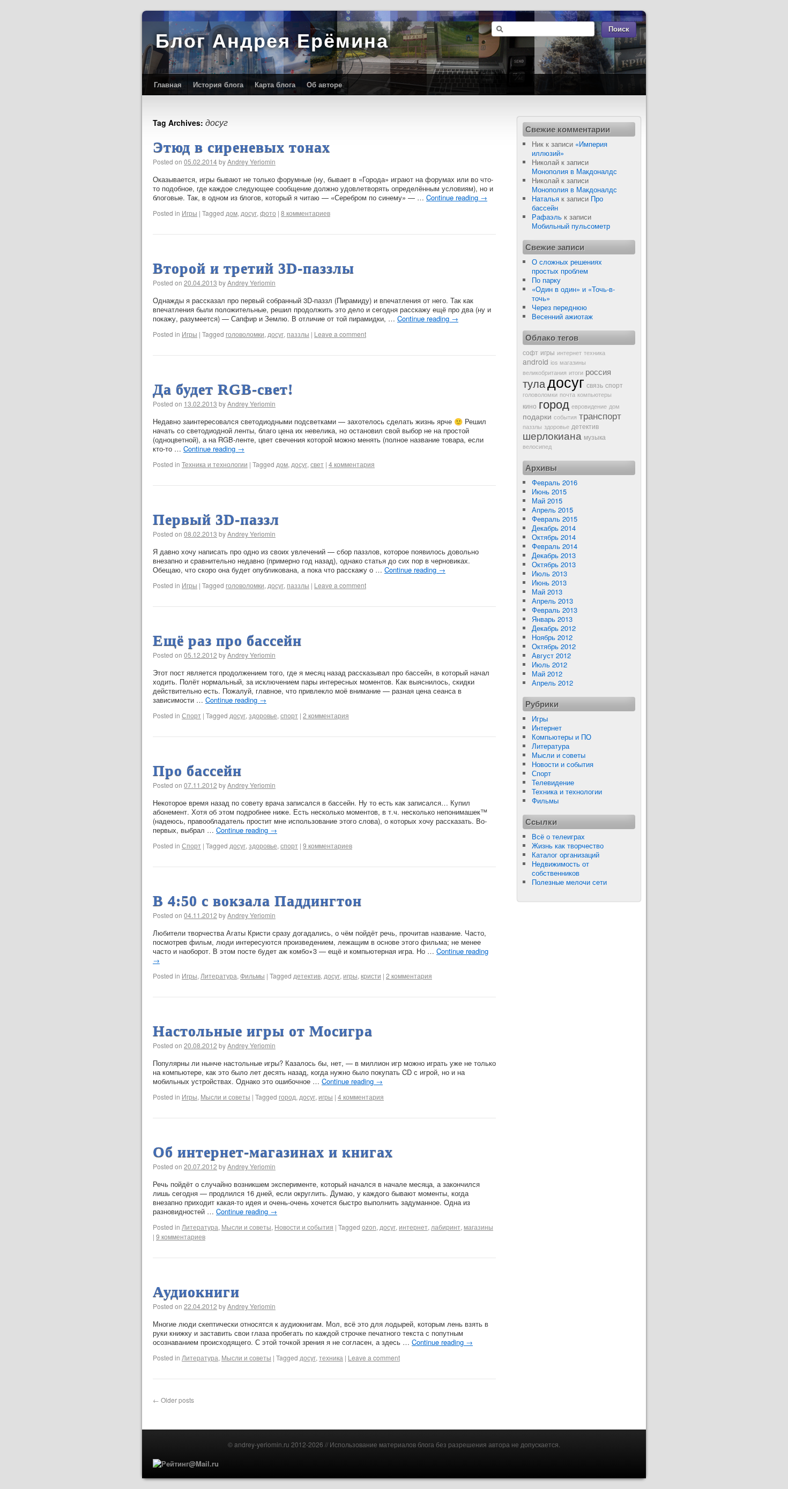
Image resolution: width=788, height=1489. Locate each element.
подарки (537, 416)
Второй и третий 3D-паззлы (253, 268)
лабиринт (445, 1226)
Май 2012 (547, 673)
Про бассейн (197, 770)
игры (350, 975)
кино (530, 405)
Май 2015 (547, 500)
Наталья (545, 198)
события (565, 417)
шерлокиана (552, 435)
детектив (307, 975)
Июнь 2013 (549, 582)
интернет (413, 1226)
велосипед (537, 446)
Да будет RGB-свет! (223, 389)
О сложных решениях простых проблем (567, 266)
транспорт (600, 415)
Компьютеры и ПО (561, 737)
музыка (595, 436)
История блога (218, 84)
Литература (218, 975)
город (287, 1096)
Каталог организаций (565, 854)
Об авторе (324, 84)
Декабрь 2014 (554, 528)
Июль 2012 (549, 664)
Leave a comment (340, 334)
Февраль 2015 (554, 519)
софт (530, 352)
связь (594, 384)
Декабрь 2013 (554, 555)
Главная (168, 84)
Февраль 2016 (554, 482)
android (535, 361)
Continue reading (456, 197)
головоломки (245, 334)
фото (268, 212)
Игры (189, 212)
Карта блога (275, 84)
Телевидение (553, 782)
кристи (371, 975)
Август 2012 (551, 655)
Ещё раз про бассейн (227, 640)
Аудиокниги (196, 1291)
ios (554, 362)
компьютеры (594, 394)
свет (317, 464)
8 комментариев (305, 212)
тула (534, 383)
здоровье (263, 715)
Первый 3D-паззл (216, 519)
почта (567, 394)
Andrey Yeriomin (251, 161)
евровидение (589, 406)
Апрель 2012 (552, 683)
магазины (478, 1226)
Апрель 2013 (552, 601)
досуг (249, 212)
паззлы (298, 334)
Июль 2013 (549, 573)
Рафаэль (547, 217)
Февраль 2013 (554, 610)
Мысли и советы (225, 1096)
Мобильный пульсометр (571, 226)
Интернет (547, 728)
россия (598, 371)
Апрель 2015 (552, 510)
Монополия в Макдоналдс (574, 171)
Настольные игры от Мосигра (263, 1030)
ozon (369, 1226)
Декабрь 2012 (554, 628)
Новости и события (303, 1226)
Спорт (191, 715)
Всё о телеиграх (558, 836)
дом (231, 212)
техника (331, 1357)
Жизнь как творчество (568, 845)
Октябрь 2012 (554, 646)
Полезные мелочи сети (569, 882)
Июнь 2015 (549, 491)
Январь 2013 (552, 619)
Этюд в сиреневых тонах (241, 147)
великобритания (545, 373)
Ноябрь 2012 (552, 637)
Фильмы (252, 975)
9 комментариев (327, 845)
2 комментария (326, 715)
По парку (546, 280)
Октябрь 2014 (554, 537)
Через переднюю (559, 307)
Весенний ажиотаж (562, 316)
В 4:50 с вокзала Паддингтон (257, 900)
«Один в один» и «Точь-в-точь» (573, 293)
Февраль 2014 (554, 546)
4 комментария (352, 464)
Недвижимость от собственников (560, 868)
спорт (289, 715)
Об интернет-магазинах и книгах (273, 1152)
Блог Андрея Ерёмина (272, 41)
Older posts (173, 1399)
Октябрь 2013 (554, 564)
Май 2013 (547, 591)
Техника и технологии (215, 464)
